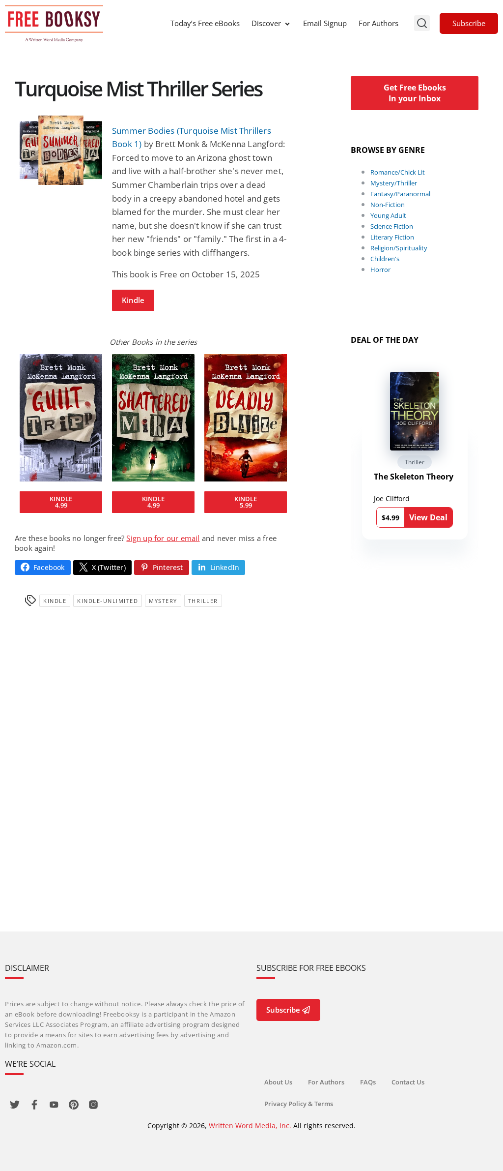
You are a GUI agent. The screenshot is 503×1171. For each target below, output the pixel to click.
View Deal (428, 517)
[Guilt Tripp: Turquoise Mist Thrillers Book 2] (61, 417)
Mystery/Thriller (393, 183)
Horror (380, 269)
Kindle (133, 300)
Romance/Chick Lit (397, 172)
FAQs (368, 1082)
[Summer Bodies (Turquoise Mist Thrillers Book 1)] (61, 150)
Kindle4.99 (61, 502)
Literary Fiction (392, 237)
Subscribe (468, 23)
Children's (384, 258)
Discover (266, 23)
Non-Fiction (387, 204)
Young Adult (388, 215)
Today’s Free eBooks (205, 23)
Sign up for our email (162, 538)
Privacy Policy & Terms (298, 1103)
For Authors (378, 23)
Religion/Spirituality (398, 247)
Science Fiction (391, 226)
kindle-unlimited (107, 600)
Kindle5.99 (245, 502)
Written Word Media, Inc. (250, 1125)
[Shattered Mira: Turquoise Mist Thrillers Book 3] (153, 417)
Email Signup (325, 23)
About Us (278, 1082)
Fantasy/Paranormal (400, 193)
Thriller (203, 600)
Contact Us (407, 1082)
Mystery (163, 600)
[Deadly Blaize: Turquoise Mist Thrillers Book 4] (245, 417)
